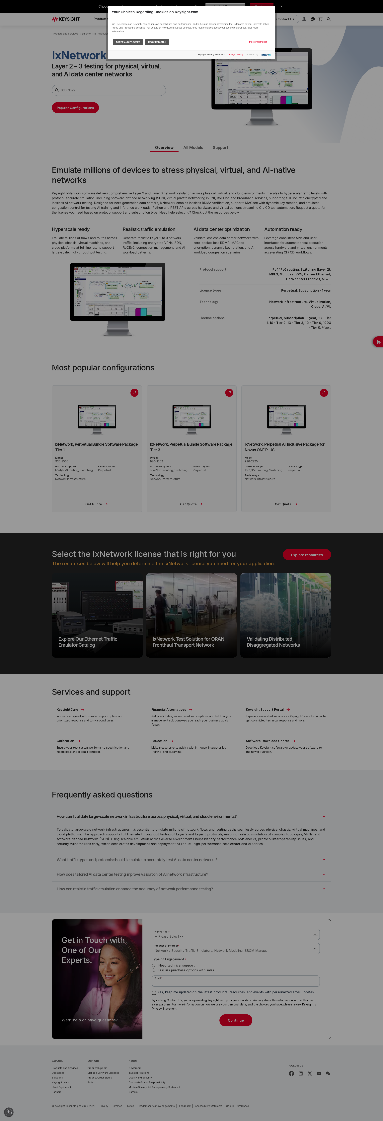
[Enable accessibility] (9, 1112)
